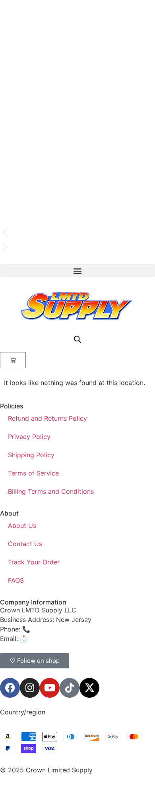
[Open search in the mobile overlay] (77, 339)
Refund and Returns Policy (47, 418)
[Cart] (13, 360)
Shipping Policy (31, 455)
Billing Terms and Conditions (51, 491)
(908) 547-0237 (56, 629)
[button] (77, 232)
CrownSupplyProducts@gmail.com (82, 639)
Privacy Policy (29, 437)
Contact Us (25, 544)
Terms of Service (33, 473)
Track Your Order (34, 562)
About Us (22, 525)
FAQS (16, 580)
